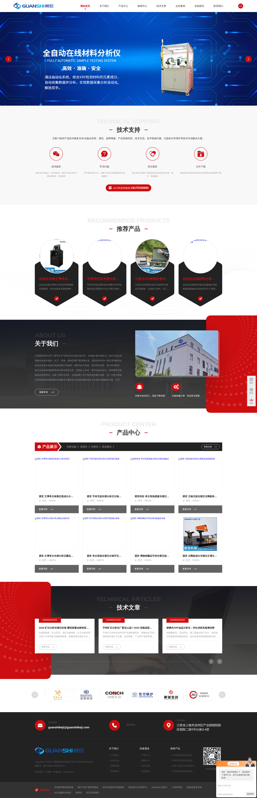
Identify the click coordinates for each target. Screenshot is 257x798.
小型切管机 (177, 787)
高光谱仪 (107, 446)
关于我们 (104, 6)
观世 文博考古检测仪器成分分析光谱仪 (57, 496)
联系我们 (218, 6)
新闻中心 (142, 6)
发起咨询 (250, 794)
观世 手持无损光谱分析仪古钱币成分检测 (104, 496)
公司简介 (115, 755)
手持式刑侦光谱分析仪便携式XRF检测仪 (104, 279)
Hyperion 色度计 (159, 787)
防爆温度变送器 (194, 787)
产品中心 (123, 6)
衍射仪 (94, 446)
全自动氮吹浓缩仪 (62, 792)
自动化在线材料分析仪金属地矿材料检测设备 (200, 279)
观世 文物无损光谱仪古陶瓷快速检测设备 (200, 496)
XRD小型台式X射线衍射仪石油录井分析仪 (184, 766)
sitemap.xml (68, 772)
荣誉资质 (115, 766)
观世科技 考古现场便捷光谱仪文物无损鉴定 (152, 496)
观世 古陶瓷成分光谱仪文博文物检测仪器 (200, 556)
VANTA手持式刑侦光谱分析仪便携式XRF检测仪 (184, 760)
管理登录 (57, 772)
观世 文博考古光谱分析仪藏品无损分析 (57, 556)
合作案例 (180, 6)
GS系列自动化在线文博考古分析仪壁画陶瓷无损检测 (184, 755)
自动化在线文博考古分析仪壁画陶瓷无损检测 (56, 279)
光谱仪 (83, 446)
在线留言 (199, 6)
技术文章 (161, 6)
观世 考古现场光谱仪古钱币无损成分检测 (104, 556)
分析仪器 (71, 446)
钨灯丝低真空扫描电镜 (113, 787)
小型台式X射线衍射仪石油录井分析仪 (152, 279)
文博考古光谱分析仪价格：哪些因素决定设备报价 (192, 627)
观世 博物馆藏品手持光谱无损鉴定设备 (152, 556)
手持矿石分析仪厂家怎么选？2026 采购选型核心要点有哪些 (65, 627)
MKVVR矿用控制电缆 (88, 787)
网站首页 (85, 6)
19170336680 (131, 187)
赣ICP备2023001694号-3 (54, 766)
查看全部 (208, 447)
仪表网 (49, 772)
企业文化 (115, 760)
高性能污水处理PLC (138, 787)
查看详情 (43, 392)
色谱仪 (78, 792)
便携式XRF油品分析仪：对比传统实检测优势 (127, 627)
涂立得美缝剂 (92, 792)
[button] (124, 101)
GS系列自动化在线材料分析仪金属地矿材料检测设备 (184, 771)
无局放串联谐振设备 (63, 787)
